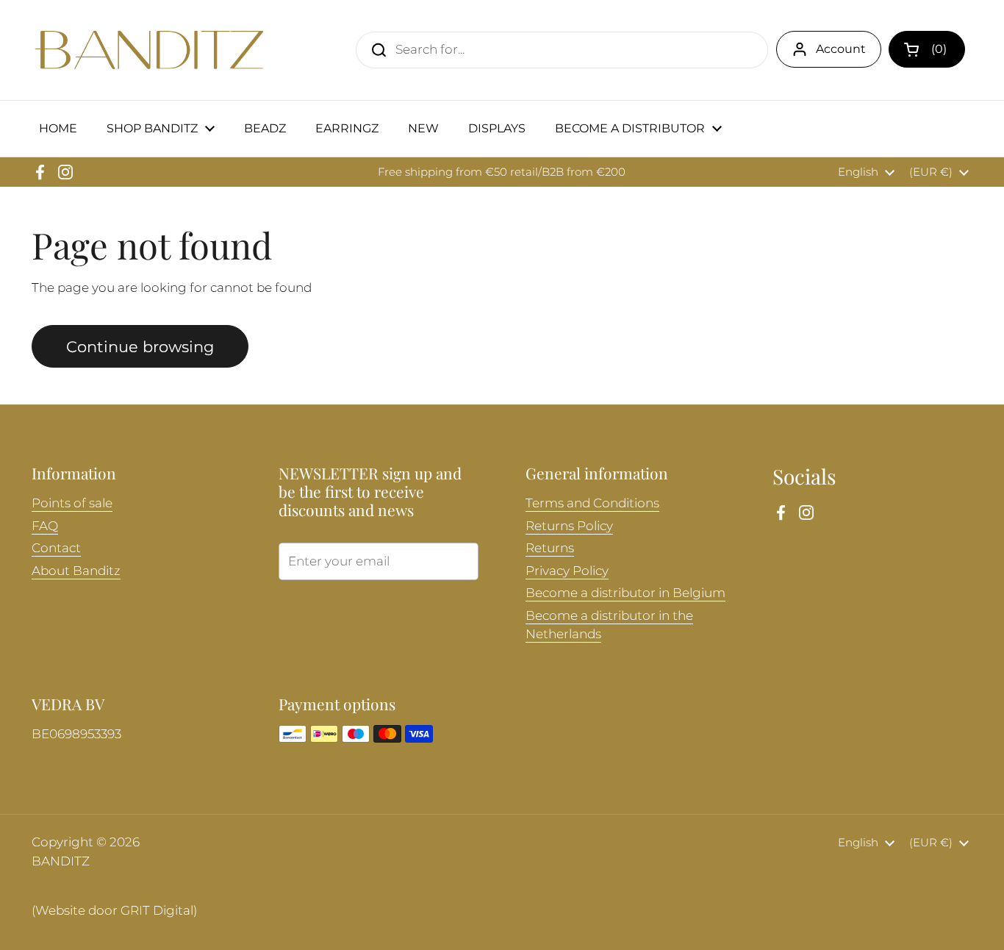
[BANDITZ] (149, 50)
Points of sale (72, 503)
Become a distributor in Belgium (625, 592)
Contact (56, 547)
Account (841, 49)
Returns (550, 547)
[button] (927, 49)
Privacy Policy (567, 570)
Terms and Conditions (592, 503)
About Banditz (76, 570)
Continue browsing (140, 346)
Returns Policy (569, 525)
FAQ (45, 525)
